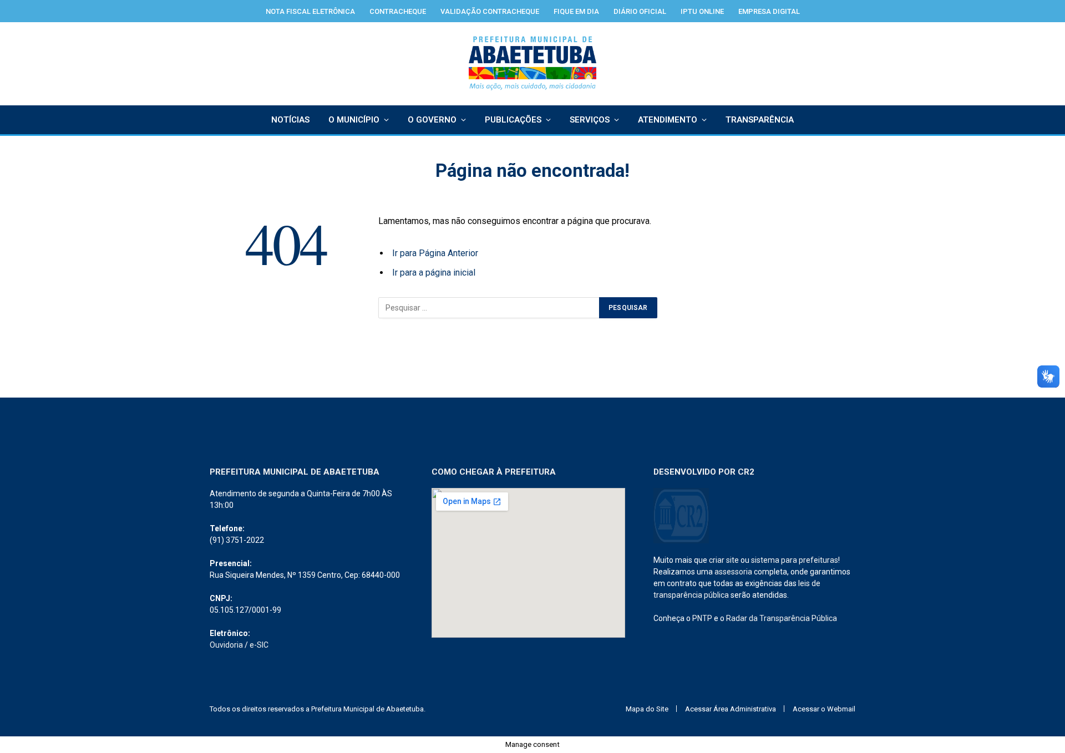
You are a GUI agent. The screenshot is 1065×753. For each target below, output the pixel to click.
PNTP (702, 618)
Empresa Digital (769, 11)
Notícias (290, 120)
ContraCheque (397, 11)
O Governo (432, 120)
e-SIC (259, 644)
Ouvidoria (226, 644)
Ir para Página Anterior (435, 253)
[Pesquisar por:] (489, 307)
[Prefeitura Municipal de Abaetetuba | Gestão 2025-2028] (533, 63)
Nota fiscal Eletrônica (310, 11)
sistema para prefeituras (794, 560)
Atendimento (667, 120)
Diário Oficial (639, 11)
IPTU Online (702, 11)
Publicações (513, 120)
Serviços (590, 120)
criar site (724, 560)
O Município (353, 120)
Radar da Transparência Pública (781, 618)
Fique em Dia (576, 11)
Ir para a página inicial (433, 272)
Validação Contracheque (489, 11)
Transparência (760, 120)
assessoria (733, 571)
